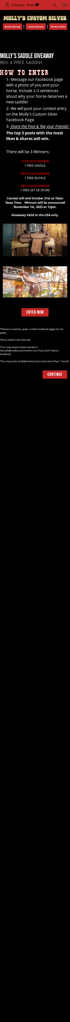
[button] (7, 4)
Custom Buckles (36, 26)
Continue (54, 374)
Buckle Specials (12, 26)
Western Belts (58, 26)
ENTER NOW (35, 312)
